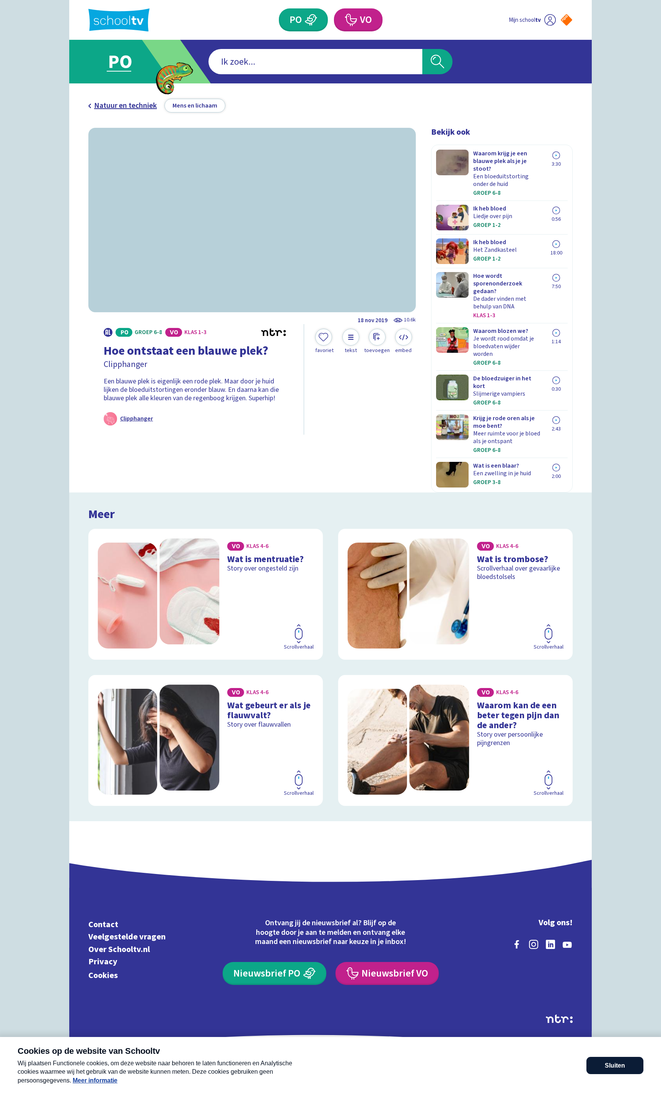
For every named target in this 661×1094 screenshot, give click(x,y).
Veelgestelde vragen (127, 937)
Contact (103, 924)
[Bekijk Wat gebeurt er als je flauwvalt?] (205, 740)
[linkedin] (550, 944)
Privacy (102, 962)
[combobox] (315, 61)
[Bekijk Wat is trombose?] (455, 594)
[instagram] (533, 944)
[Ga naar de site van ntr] (559, 1018)
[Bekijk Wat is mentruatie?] (205, 594)
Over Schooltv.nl (119, 949)
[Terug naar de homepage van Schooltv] (119, 20)
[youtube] (567, 944)
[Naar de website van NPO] (566, 20)
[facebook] (516, 944)
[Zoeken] (437, 61)
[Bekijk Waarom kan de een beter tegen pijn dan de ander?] (455, 740)
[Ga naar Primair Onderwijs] (126, 61)
